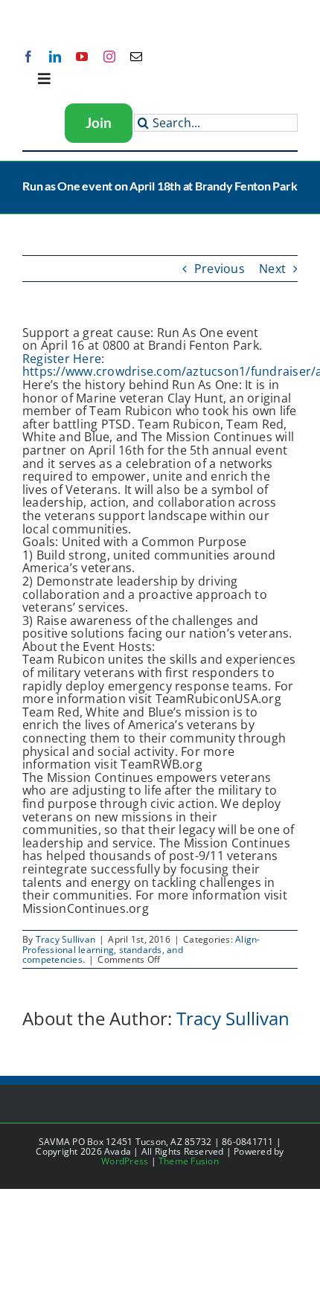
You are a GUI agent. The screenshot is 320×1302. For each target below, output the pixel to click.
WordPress (124, 1161)
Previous (219, 268)
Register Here (61, 358)
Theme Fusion (189, 1161)
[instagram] (109, 56)
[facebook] (28, 56)
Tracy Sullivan (65, 939)
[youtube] (82, 56)
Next (272, 268)
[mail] (136, 56)
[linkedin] (55, 56)
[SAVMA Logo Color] (68, 16)
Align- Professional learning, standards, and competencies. (141, 949)
